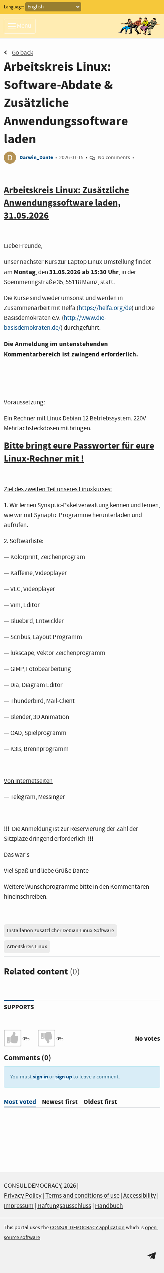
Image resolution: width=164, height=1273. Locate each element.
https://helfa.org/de (105, 308)
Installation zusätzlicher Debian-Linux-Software (60, 930)
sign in (40, 1076)
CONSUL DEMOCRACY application (87, 1227)
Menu (23, 26)
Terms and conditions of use (82, 1196)
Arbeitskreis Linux (27, 946)
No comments (114, 157)
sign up (63, 1076)
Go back (22, 53)
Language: (14, 7)
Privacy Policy (23, 1196)
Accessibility (139, 1196)
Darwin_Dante (36, 157)
